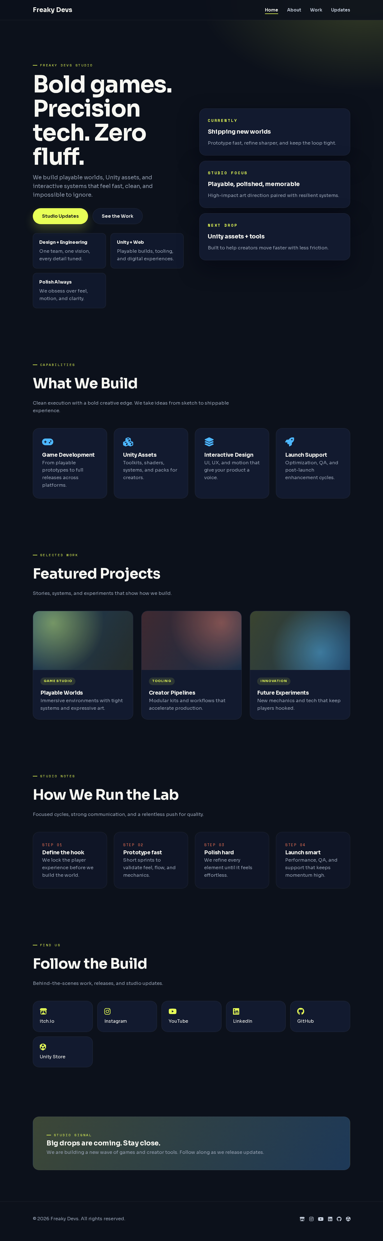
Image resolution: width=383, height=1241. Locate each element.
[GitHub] (339, 1219)
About (294, 10)
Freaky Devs (52, 10)
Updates (340, 10)
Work (316, 10)
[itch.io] (302, 1219)
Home (271, 10)
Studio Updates (60, 216)
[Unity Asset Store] (348, 1219)
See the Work (117, 216)
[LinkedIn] (330, 1219)
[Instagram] (311, 1219)
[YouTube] (321, 1219)
